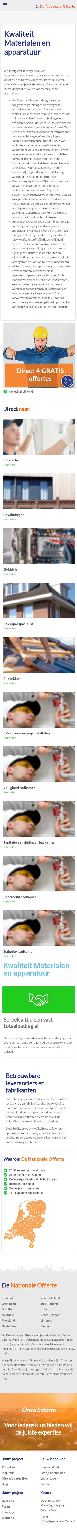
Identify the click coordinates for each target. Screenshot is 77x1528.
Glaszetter (11, 460)
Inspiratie (8, 1473)
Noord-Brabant (50, 1315)
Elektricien (11, 569)
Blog (5, 1484)
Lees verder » (9, 465)
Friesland (8, 1298)
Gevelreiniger (13, 515)
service (51, 1365)
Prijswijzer (9, 1467)
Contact (45, 1484)
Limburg (46, 1320)
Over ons (8, 1501)
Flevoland (8, 1320)
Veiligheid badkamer (19, 788)
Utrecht (45, 1309)
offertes (65, 1335)
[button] (5, 4)
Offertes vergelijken (15, 1478)
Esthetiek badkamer (18, 952)
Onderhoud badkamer (19, 897)
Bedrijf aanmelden (52, 1473)
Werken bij (9, 1518)
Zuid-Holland (49, 1304)
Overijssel (8, 1315)
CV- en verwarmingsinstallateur (27, 733)
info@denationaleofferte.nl (57, 1521)
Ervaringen (9, 1512)
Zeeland (45, 1326)
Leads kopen (49, 1478)
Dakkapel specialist (18, 624)
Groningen (9, 1304)
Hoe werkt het (49, 1467)
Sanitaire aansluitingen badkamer (28, 842)
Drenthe (7, 1309)
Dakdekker (11, 679)
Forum (6, 1506)
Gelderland (9, 1326)
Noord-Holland (50, 1298)
